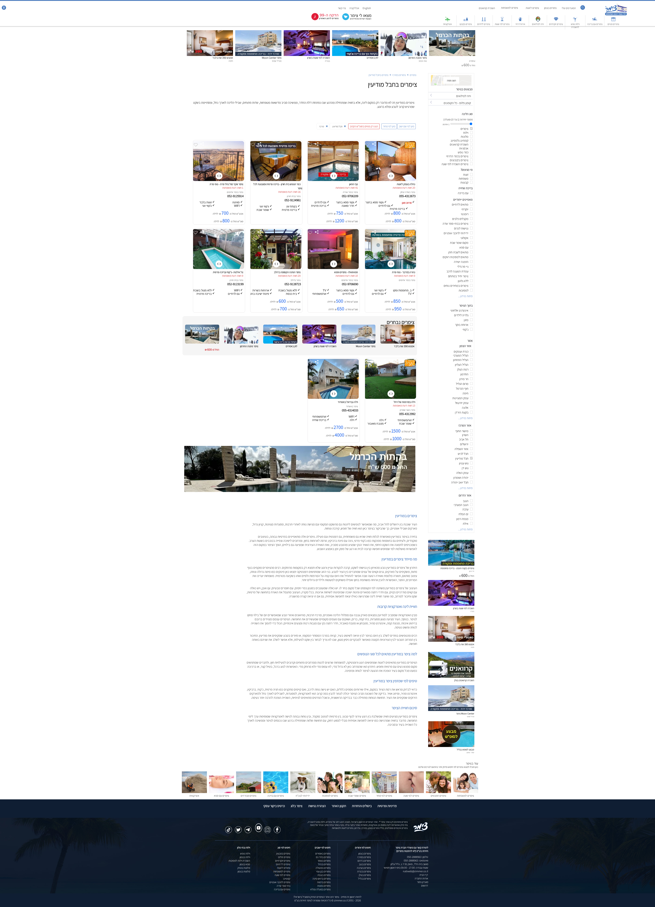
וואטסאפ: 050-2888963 (416, 860)
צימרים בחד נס (323, 857)
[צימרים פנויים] (613, 21)
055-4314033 (350, 410)
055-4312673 (407, 196)
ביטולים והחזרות (362, 806)
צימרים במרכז (399, 75)
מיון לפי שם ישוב (406, 126)
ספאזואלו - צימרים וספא (346, 272)
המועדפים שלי (569, 8)
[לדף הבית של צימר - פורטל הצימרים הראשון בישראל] (420, 831)
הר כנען (471, 571)
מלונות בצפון (244, 871)
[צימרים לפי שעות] (502, 21)
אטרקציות (447, 24)
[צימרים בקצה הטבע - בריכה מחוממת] (451, 565)
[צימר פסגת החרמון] (404, 32)
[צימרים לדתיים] (483, 21)
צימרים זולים (284, 857)
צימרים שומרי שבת (357, 795)
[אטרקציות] (447, 21)
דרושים (424, 885)
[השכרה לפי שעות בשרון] (307, 32)
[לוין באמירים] (355, 32)
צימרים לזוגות (532, 8)
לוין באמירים (372, 58)
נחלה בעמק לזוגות (406, 184)
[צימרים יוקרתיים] (556, 21)
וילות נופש (245, 853)
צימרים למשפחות (509, 8)
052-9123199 (235, 284)
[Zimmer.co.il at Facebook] (277, 828)
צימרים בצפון (550, 8)
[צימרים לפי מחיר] (384, 792)
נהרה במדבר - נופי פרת (403, 272)
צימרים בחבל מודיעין (378, 75)
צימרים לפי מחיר (384, 795)
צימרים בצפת (324, 875)
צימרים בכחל (324, 864)
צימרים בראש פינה (321, 878)
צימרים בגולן (365, 875)
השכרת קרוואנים (487, 8)
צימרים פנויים (613, 24)
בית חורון (291, 196)
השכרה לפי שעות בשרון (318, 58)
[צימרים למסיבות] (330, 792)
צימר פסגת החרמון (418, 58)
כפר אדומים (232, 192)
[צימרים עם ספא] (221, 792)
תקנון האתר (339, 806)
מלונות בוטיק (243, 868)
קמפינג (286, 878)
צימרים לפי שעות (502, 24)
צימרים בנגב (365, 864)
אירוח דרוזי (520, 24)
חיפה (472, 647)
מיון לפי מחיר (389, 126)
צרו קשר (342, 8)
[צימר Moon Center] (258, 32)
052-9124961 (293, 200)
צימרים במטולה (323, 868)
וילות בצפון (245, 857)
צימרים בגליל (364, 878)
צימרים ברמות (324, 882)
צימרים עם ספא (221, 795)
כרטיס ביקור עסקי (274, 806)
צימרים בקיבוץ (466, 24)
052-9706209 (350, 196)
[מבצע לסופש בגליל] (451, 746)
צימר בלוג (296, 806)
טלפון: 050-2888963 (417, 857)
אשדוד (349, 406)
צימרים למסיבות (330, 795)
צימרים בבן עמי (323, 871)
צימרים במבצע (283, 853)
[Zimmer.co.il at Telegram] (248, 828)
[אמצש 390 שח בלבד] (210, 32)
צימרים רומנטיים (438, 795)
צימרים (413, 75)
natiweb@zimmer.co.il (415, 871)
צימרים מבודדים (248, 795)
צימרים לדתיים (483, 24)
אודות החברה (421, 878)
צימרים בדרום (364, 860)
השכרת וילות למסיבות (239, 860)
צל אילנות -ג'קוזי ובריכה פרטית (228, 272)
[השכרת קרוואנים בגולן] (451, 677)
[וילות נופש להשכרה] (575, 21)
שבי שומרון (404, 409)
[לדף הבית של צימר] (616, 15)
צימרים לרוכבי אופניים (279, 882)
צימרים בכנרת (364, 871)
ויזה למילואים (538, 24)
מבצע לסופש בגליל (465, 749)
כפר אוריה (347, 192)
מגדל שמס (470, 716)
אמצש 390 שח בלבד (222, 58)
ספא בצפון (245, 864)
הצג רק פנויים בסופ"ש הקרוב (364, 126)
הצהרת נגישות (317, 806)
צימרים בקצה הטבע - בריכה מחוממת (457, 568)
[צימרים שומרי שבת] (357, 792)
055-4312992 (407, 414)
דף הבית (423, 875)
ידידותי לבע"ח (303, 795)
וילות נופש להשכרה (575, 26)
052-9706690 (350, 284)
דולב (292, 280)
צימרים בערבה (364, 868)
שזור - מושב (470, 752)
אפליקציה (354, 8)
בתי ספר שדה (283, 886)
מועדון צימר (422, 882)
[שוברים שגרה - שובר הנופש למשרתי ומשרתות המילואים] (538, 21)
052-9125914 (235, 196)
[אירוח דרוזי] (520, 21)
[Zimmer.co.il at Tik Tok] (228, 828)
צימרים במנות (324, 886)
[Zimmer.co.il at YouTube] (257, 824)
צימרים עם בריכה (594, 24)
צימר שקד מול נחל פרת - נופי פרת (226, 184)
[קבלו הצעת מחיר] (355, 19)
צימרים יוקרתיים (556, 24)
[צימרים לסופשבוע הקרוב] (322, 19)
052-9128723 (293, 284)
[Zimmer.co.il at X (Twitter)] (238, 828)
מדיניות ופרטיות (387, 806)
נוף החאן (353, 184)
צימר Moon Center (271, 58)
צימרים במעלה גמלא (320, 889)
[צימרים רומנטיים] (438, 792)
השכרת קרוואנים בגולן (464, 680)
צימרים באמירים (323, 853)
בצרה (472, 611)
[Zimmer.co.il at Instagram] (267, 828)
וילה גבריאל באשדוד (348, 402)
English (367, 8)
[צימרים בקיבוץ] (465, 21)
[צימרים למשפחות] (465, 792)
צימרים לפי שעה (411, 795)
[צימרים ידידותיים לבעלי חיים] (302, 792)
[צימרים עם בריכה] (594, 21)
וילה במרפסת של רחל (404, 402)
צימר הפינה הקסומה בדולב (287, 272)
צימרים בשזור (324, 860)
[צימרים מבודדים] (248, 792)
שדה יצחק (404, 192)
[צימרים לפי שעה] (411, 792)
